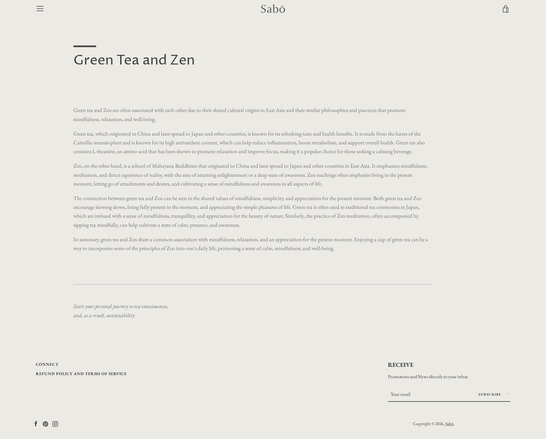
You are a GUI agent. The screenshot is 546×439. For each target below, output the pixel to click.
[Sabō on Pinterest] (45, 423)
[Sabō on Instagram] (55, 423)
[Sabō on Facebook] (36, 423)
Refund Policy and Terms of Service (81, 373)
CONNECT (47, 364)
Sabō (449, 423)
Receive (400, 365)
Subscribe (490, 394)
